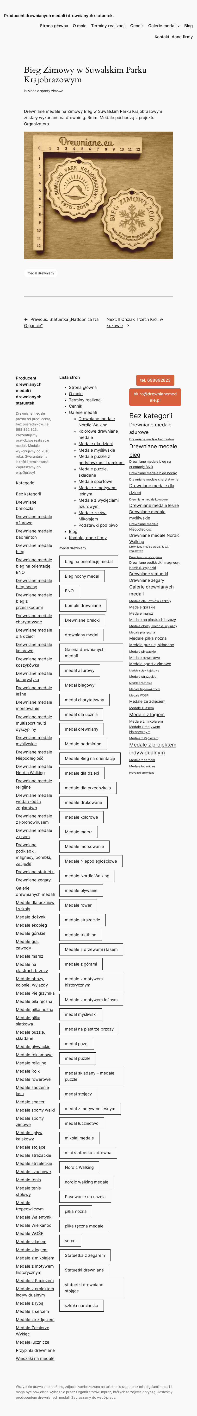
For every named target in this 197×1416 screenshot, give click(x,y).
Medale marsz (29, 956)
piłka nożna (76, 1211)
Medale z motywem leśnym (91, 999)
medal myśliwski (81, 1014)
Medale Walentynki (34, 1217)
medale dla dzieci (82, 773)
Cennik (137, 25)
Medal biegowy (79, 685)
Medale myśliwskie (97, 450)
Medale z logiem (32, 1249)
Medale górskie (30, 933)
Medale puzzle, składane (151, 645)
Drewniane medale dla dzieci (151, 489)
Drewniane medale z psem (145, 557)
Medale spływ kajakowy (144, 670)
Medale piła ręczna (34, 1001)
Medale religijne (31, 1063)
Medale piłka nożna (34, 1009)
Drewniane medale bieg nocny (153, 473)
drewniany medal (81, 634)
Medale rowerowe (33, 1079)
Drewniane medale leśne (154, 505)
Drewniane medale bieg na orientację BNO (34, 566)
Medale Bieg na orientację (90, 758)
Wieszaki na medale (35, 1358)
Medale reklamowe (34, 1054)
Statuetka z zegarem (85, 1255)
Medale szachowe (33, 1171)
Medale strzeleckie (34, 1163)
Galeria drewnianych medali (85, 652)
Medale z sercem (32, 1311)
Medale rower (78, 905)
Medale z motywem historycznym (144, 729)
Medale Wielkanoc (33, 1225)
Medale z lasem (31, 1241)
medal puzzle (78, 1058)
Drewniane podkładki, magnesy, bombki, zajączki (154, 565)
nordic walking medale (86, 1182)
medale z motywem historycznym (84, 981)
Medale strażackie (33, 1155)
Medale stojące (30, 1147)
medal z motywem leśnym (90, 1108)
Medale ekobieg (31, 925)
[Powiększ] (166, 137)
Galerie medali (162, 25)
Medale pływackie (33, 1046)
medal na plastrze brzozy (89, 1029)
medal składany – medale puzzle (89, 1076)
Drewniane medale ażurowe (150, 428)
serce (70, 1240)
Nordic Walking (79, 1167)
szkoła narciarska (81, 1305)
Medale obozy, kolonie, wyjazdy (153, 626)
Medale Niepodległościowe (91, 861)
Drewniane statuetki (35, 871)
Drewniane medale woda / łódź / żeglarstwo (34, 801)
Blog (188, 25)
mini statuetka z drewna (88, 1152)
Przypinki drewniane (35, 1350)
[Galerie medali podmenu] (178, 26)
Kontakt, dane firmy (174, 36)
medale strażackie (82, 919)
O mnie (79, 25)
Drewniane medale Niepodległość (143, 526)
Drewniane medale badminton (151, 439)
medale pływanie (81, 890)
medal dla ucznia (81, 714)
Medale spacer (30, 1102)
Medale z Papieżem (35, 1280)
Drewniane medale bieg (153, 450)
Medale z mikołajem (35, 1258)
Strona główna (54, 25)
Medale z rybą (29, 1303)
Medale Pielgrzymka (35, 993)
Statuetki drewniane (84, 1270)
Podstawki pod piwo (98, 525)
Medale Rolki (28, 1071)
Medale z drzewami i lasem (91, 949)
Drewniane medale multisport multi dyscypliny (34, 723)
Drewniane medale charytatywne (154, 479)
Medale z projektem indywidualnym (152, 748)
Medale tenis (28, 1179)
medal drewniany (40, 273)
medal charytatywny (84, 699)
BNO (69, 590)
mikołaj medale (79, 1138)
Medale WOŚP (29, 1233)
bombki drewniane (83, 605)
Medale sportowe (95, 481)
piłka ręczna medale (84, 1226)
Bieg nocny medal (82, 576)
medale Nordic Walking (87, 875)
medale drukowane (83, 802)
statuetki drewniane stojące (84, 1287)
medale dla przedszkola (88, 787)
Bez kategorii (28, 494)
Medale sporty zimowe (45, 91)
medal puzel (76, 1043)
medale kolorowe (81, 817)
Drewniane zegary (33, 880)
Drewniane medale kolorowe (148, 499)
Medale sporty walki (35, 1110)
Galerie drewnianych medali (151, 590)
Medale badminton (83, 743)
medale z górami (81, 964)
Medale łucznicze (32, 1342)
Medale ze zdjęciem (35, 1319)
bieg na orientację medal (89, 561)
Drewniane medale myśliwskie (147, 514)
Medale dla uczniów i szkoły (150, 601)
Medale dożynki (31, 917)
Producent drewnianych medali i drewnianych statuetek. (59, 15)
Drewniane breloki (82, 620)
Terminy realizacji (108, 25)
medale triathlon (80, 934)
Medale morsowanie (84, 846)
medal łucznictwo (81, 1123)
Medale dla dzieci (96, 443)
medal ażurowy (79, 670)
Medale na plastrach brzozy (152, 620)
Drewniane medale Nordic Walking (154, 538)
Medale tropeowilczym (144, 689)
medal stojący (78, 1094)
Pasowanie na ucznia (85, 1196)
